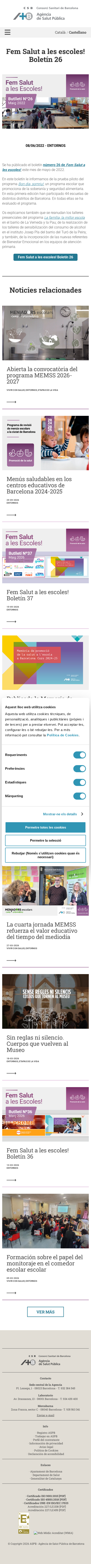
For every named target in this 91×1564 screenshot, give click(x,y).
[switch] (79, 768)
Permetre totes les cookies (45, 827)
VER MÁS (45, 1312)
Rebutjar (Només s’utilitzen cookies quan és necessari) (46, 855)
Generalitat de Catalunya (46, 1478)
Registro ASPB (46, 1432)
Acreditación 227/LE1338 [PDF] (47, 1506)
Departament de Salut (46, 1475)
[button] (7, 32)
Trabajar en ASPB (46, 1436)
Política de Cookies (63, 735)
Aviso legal (46, 1447)
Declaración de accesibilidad (46, 1454)
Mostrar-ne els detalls (60, 814)
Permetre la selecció (45, 840)
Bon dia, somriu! (31, 184)
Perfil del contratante (46, 1439)
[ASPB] (45, 1361)
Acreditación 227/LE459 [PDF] (46, 1510)
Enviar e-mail (45, 1415)
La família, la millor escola (64, 217)
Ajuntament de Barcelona (46, 1471)
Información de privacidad (46, 1443)
